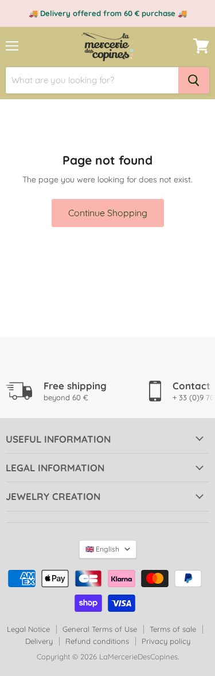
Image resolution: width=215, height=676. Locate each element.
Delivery (39, 641)
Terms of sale (173, 629)
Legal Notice (28, 629)
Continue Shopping (107, 212)
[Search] (193, 80)
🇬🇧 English (102, 549)
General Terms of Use (99, 629)
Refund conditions (97, 641)
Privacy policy (166, 641)
